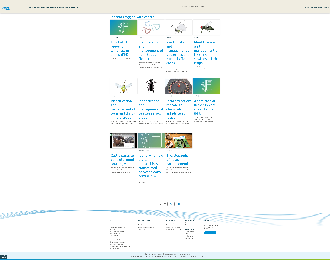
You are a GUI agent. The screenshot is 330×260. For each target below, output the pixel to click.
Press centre (189, 225)
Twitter (189, 234)
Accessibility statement (173, 223)
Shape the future (115, 248)
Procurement (114, 236)
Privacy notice (142, 229)
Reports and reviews (116, 238)
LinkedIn (190, 236)
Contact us (326, 7)
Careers (112, 225)
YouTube (190, 238)
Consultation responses (117, 227)
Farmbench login (115, 240)
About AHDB (318, 7)
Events (307, 7)
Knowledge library (74, 7)
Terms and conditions (173, 225)
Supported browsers (173, 227)
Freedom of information (145, 225)
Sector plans (45, 7)
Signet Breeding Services (117, 242)
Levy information (115, 233)
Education (113, 229)
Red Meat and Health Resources (120, 246)
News (311, 7)
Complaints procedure (145, 223)
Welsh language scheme (174, 229)
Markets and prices (62, 7)
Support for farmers (116, 244)
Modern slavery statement (146, 227)
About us (112, 223)
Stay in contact (210, 232)
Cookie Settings (3, 256)
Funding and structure (117, 231)
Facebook (190, 232)
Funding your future (34, 7)
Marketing (53, 7)
